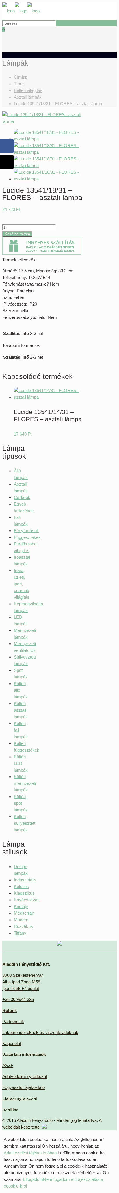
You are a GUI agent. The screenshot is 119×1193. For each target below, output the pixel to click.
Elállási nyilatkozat (19, 1098)
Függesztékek (27, 537)
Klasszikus (24, 893)
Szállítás (10, 1109)
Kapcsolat (11, 1043)
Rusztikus (23, 926)
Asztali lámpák (28, 97)
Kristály (21, 906)
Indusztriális (25, 879)
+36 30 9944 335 (18, 999)
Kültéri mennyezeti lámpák (25, 783)
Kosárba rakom (17, 234)
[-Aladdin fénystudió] (21, 11)
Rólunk (9, 1010)
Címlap (20, 77)
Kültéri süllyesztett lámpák (24, 823)
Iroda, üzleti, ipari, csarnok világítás (21, 584)
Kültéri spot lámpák (21, 803)
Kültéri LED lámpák (21, 763)
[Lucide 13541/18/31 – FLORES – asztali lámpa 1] (46, 121)
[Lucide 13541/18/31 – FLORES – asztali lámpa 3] (52, 165)
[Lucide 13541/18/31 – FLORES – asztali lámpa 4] (52, 178)
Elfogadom (33, 1179)
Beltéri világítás (28, 90)
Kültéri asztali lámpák (21, 710)
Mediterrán (24, 913)
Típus (19, 83)
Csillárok (22, 497)
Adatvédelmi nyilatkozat (24, 1076)
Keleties (21, 886)
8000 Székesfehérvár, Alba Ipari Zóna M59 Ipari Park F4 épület (23, 982)
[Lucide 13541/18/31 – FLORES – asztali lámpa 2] (52, 152)
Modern (21, 919)
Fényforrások (26, 530)
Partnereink (13, 1021)
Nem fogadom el (58, 1179)
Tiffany (20, 933)
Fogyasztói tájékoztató (23, 1087)
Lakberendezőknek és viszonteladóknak (40, 1032)
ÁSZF (7, 1065)
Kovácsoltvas (27, 899)
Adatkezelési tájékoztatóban (30, 1152)
